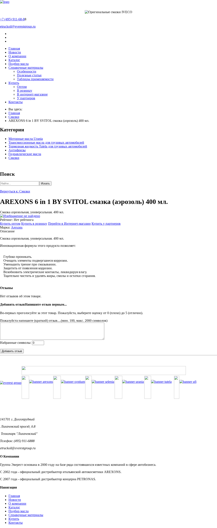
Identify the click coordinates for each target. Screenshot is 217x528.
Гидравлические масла (24, 154)
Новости (14, 52)
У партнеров (26, 98)
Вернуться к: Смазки (15, 191)
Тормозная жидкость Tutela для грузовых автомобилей (47, 146)
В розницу (24, 90)
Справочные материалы (25, 67)
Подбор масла (18, 64)
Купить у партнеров (106, 223)
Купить (13, 83)
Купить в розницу (34, 223)
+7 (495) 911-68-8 (12, 19)
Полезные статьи (29, 75)
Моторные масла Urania (25, 138)
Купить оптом (10, 223)
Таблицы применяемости (35, 79)
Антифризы (17, 150)
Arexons (16, 227)
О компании (17, 56)
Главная (14, 48)
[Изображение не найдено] (20, 216)
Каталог (14, 60)
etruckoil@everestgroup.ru (18, 26)
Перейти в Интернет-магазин (69, 223)
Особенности (26, 71)
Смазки (13, 117)
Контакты (15, 102)
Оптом (22, 86)
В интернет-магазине (32, 94)
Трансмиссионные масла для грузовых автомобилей (46, 142)
